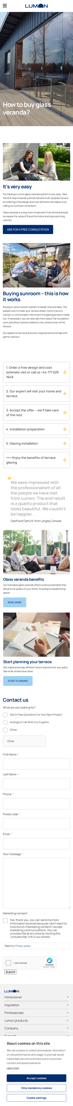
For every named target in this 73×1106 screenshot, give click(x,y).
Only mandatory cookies (36, 1088)
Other (13, 730)
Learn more (13, 1068)
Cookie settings (36, 1098)
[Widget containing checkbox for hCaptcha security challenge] (29, 962)
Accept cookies (36, 1078)
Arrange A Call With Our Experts (29, 722)
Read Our (18, 945)
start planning (18, 681)
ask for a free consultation (28, 229)
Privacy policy (23, 945)
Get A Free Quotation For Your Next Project (36, 714)
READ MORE (15, 602)
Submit (10, 972)
